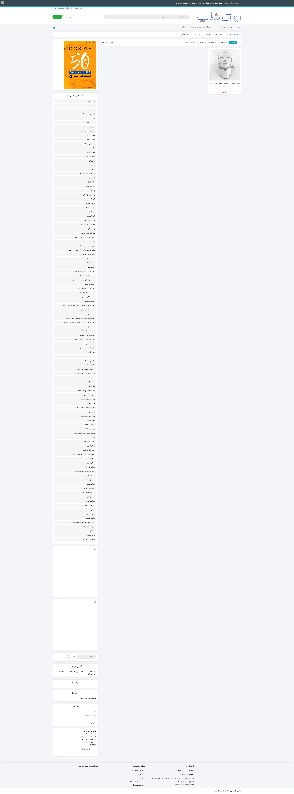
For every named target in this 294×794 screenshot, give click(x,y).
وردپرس (93, 722)
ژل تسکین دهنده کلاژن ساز (86, 369)
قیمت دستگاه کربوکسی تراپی (85, 407)
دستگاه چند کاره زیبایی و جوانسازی (83, 280)
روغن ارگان (91, 352)
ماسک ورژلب (91, 497)
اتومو (93, 110)
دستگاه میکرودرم (89, 344)
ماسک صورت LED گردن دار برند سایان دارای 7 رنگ (225, 84)
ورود (94, 711)
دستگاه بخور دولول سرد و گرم (85, 271)
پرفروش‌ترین (213, 42)
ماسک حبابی (91, 475)
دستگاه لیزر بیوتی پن (88, 310)
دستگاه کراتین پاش (88, 297)
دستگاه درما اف (90, 284)
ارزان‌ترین (194, 42)
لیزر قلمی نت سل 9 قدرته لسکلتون (83, 454)
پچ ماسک (92, 190)
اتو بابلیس (91, 105)
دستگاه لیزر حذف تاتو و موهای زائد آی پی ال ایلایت (78, 322)
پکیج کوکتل (91, 216)
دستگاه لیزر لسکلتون (88, 327)
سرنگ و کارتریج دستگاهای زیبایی (84, 390)
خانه (238, 27)
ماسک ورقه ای (90, 501)
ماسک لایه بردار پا (89, 492)
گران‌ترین (186, 42)
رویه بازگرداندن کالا (137, 781)
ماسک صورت (91, 484)
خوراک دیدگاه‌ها (90, 719)
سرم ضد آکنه (91, 382)
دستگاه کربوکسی (89, 301)
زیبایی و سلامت (90, 365)
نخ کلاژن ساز (91, 531)
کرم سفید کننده (90, 429)
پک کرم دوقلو (90, 207)
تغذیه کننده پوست (89, 220)
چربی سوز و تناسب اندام (87, 246)
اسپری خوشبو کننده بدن (87, 144)
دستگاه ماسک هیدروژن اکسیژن (84, 339)
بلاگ (183, 27)
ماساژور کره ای (90, 467)
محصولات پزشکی (89, 505)
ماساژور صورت (90, 463)
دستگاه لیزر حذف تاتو (88, 314)
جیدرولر (92, 241)
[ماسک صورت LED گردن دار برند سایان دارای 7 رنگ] (224, 64)
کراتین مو (92, 412)
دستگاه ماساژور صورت (87, 335)
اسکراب (93, 148)
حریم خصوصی (139, 774)
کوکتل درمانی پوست (88, 441)
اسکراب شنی (91, 152)
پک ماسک (91, 212)
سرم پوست (91, 378)
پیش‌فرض (232, 42)
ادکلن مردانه (91, 122)
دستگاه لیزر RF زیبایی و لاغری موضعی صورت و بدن (78, 305)
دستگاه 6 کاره (90, 263)
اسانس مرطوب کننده (88, 139)
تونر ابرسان (91, 229)
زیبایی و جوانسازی (225, 27)
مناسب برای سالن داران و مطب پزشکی (82, 522)
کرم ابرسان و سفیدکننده (87, 416)
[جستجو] (106, 16)
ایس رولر (92, 169)
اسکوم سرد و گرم (89, 156)
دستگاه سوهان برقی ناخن (86, 292)
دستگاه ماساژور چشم (88, 331)
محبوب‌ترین (223, 42)
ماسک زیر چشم (90, 480)
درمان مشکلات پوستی (87, 254)
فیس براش (91, 403)
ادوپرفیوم (92, 127)
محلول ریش (91, 514)
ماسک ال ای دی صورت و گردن (85, 471)
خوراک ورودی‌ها (90, 715)
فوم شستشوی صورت (88, 399)
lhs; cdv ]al (91, 101)
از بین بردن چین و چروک (87, 131)
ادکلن (93, 118)
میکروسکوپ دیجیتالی (87, 527)
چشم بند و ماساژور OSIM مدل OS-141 (82, 250)
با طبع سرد (91, 178)
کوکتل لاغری (91, 446)
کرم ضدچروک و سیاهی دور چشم (84, 433)
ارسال (142, 777)
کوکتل (93, 437)
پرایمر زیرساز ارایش (89, 195)
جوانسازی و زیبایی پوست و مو (85, 237)
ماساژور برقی (91, 458)
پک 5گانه (92, 199)
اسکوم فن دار (91, 161)
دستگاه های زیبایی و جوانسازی (200, 27)
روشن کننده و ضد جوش (87, 348)
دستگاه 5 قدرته (90, 258)
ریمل (93, 356)
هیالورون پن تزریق (89, 539)
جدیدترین (203, 42)
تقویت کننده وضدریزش (87, 224)
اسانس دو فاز (90, 135)
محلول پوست (90, 509)
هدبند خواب (91, 535)
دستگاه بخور (91, 267)
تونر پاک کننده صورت (88, 233)
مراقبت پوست (90, 518)
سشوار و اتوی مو (89, 395)
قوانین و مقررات (138, 770)
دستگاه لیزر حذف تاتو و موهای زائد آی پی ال (80, 318)
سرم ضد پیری (91, 386)
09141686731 (80, 8)
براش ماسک (91, 182)
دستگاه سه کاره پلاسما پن (86, 288)
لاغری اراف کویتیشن (88, 450)
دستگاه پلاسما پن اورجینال (86, 275)
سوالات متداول (138, 785)
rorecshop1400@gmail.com (62, 8)
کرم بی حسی (91, 420)
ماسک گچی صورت (89, 488)
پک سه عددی (90, 203)
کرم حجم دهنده (90, 424)
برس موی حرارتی (90, 186)
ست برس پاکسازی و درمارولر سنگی (83, 373)
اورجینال (92, 165)
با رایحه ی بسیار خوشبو (87, 173)
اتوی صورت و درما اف (88, 114)
